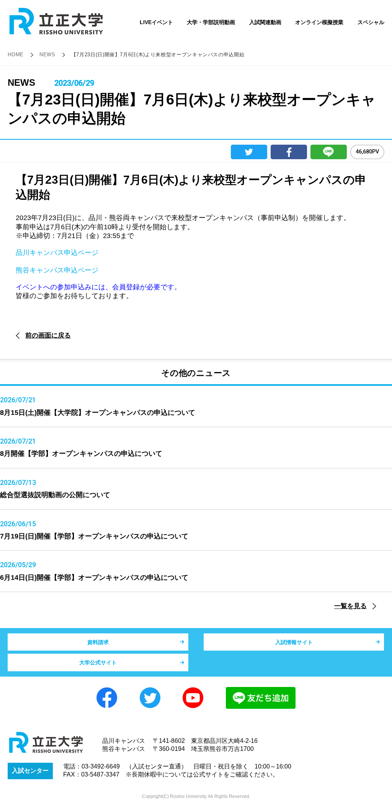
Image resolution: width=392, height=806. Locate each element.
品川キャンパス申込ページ (57, 252)
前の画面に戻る (48, 335)
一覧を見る (350, 606)
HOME (16, 54)
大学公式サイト (98, 662)
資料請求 (98, 642)
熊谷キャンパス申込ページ (57, 270)
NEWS (47, 54)
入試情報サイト (294, 642)
